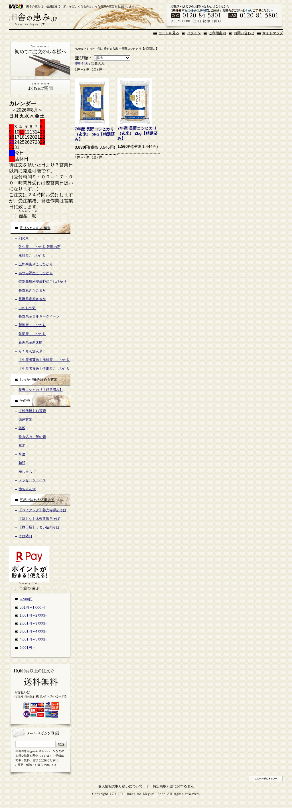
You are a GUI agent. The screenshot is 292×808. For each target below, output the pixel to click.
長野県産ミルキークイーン (39, 316)
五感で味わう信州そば (37, 500)
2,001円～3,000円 (34, 623)
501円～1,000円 (32, 607)
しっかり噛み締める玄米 (38, 379)
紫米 (22, 445)
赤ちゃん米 (27, 489)
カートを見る (169, 33)
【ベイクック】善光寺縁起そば (42, 510)
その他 (25, 401)
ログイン (194, 33)
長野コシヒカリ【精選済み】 (41, 390)
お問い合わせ (244, 33)
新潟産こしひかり (32, 325)
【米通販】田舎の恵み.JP (33, 19)
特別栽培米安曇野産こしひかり (42, 282)
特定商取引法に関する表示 (173, 786)
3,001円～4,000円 (34, 631)
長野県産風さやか (32, 299)
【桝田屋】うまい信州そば (39, 527)
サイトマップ (272, 33)
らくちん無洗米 (30, 351)
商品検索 (40, 214)
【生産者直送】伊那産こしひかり (44, 369)
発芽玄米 (25, 419)
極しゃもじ (27, 472)
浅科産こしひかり (32, 256)
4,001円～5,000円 (34, 639)
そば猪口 (25, 536)
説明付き (81, 64)
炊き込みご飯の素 (32, 437)
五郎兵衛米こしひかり (36, 264)
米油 (22, 454)
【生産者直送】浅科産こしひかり (44, 360)
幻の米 (24, 238)
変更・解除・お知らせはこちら (38, 764)
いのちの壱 (27, 308)
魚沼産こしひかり (32, 334)
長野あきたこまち (32, 290)
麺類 (22, 463)
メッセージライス (32, 480)
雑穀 (22, 428)
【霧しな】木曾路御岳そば (39, 519)
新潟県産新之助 (30, 342)
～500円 (26, 599)
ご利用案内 (217, 33)
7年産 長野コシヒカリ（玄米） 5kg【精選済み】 (95, 134)
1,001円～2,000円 (34, 615)
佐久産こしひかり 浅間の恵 (39, 247)
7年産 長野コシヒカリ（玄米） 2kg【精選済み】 (137, 133)
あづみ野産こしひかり (36, 273)
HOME (79, 48)
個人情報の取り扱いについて (120, 786)
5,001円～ (27, 648)
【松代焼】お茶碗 (32, 411)
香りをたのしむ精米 (35, 228)
